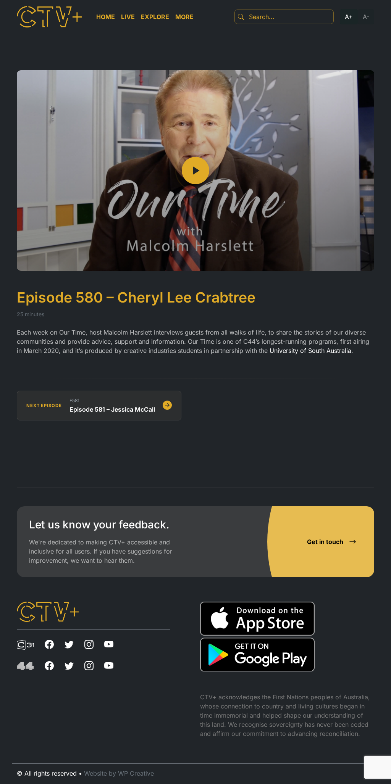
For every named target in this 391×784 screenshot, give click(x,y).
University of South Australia (310, 350)
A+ (349, 17)
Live (128, 17)
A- (366, 17)
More (184, 17)
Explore (155, 17)
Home (105, 17)
